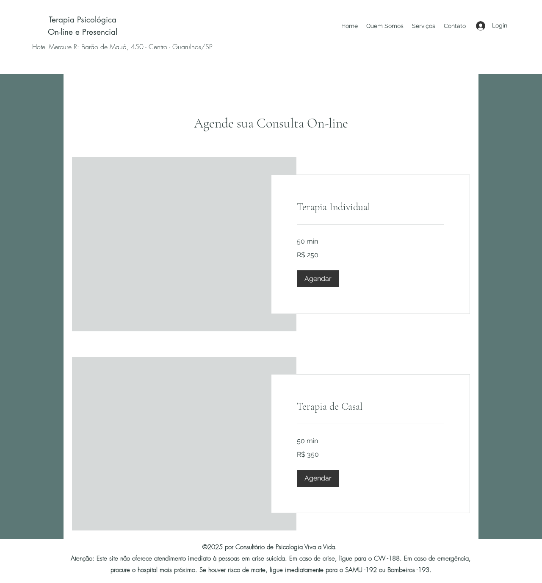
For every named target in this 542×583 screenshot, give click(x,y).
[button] (318, 278)
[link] (370, 207)
